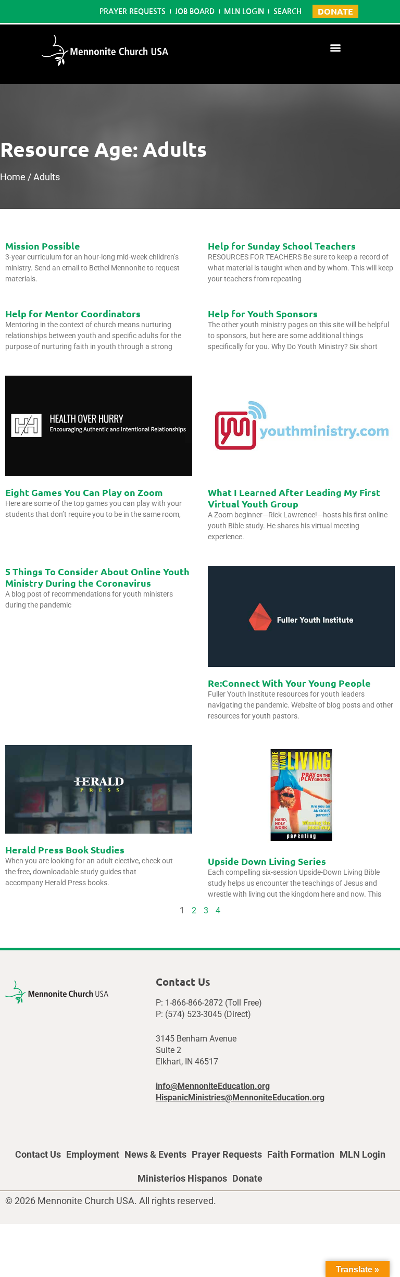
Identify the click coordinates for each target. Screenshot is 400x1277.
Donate (247, 1178)
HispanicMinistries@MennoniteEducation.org (240, 1097)
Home (13, 176)
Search (287, 11)
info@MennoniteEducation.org (213, 1086)
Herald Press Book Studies (64, 850)
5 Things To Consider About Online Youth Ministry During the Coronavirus (97, 577)
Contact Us (38, 1154)
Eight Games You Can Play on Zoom (84, 492)
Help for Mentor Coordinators (73, 313)
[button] (335, 47)
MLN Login (244, 11)
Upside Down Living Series (267, 861)
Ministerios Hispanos (182, 1178)
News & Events (155, 1154)
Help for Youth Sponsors (263, 313)
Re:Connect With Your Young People (289, 683)
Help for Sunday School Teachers (282, 246)
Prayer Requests (132, 11)
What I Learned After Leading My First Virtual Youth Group (294, 498)
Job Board (195, 11)
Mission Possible (42, 246)
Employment (92, 1154)
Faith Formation (300, 1154)
